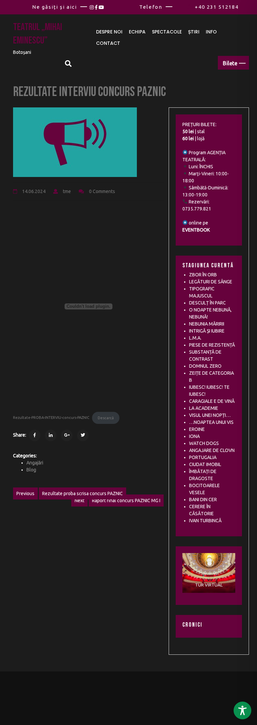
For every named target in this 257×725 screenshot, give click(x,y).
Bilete (230, 63)
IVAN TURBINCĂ (205, 520)
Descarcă (106, 418)
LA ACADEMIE (203, 408)
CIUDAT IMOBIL (205, 464)
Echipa (137, 31)
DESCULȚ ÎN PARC (207, 302)
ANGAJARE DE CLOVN (212, 450)
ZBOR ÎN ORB (203, 274)
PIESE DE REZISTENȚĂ (212, 345)
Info (211, 31)
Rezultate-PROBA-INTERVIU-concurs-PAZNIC (51, 418)
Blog (31, 469)
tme (67, 191)
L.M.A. (195, 338)
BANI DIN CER (203, 499)
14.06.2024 (34, 191)
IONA (194, 436)
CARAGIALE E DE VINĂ (212, 401)
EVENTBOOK (196, 230)
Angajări (34, 462)
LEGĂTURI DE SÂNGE (210, 281)
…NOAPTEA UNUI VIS (211, 422)
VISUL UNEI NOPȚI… (210, 415)
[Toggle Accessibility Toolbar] (242, 710)
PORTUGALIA (203, 457)
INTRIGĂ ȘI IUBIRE (207, 331)
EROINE (197, 429)
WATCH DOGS (204, 443)
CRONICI (192, 624)
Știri (193, 31)
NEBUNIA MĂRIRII (206, 324)
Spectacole (167, 31)
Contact (108, 43)
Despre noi (109, 31)
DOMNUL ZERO (205, 366)
